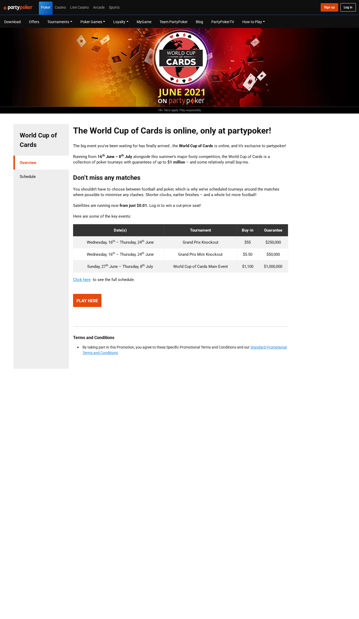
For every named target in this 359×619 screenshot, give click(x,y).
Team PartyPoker (174, 21)
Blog (199, 21)
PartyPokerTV (222, 21)
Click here (82, 279)
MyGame (144, 21)
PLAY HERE (87, 300)
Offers (34, 21)
